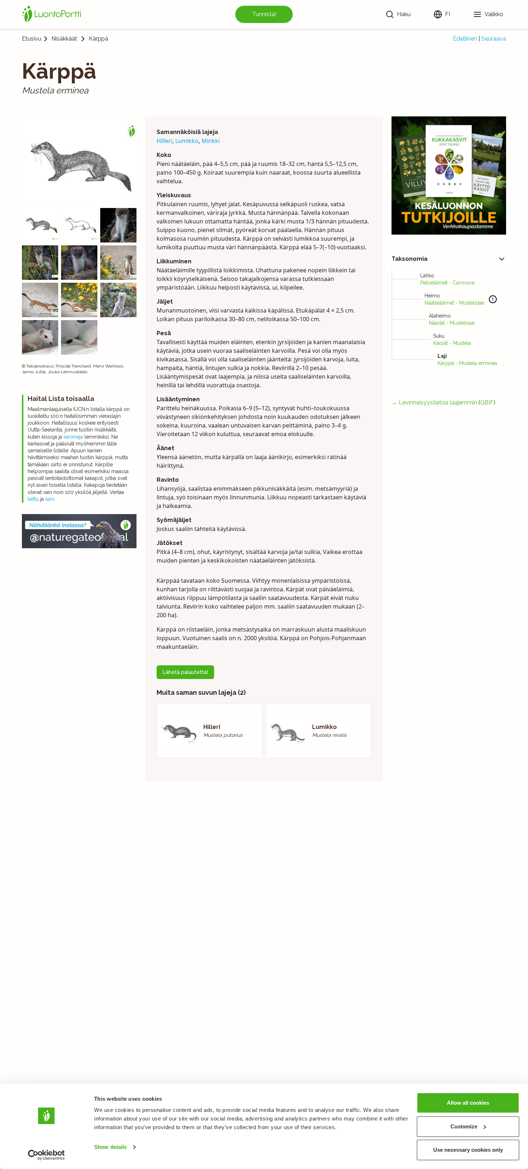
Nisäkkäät (64, 39)
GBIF (487, 402)
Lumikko (187, 141)
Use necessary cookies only (468, 1150)
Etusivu (31, 38)
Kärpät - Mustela (452, 343)
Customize (463, 1126)
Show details (110, 1147)
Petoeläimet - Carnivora (447, 283)
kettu (33, 499)
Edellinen (465, 38)
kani (49, 499)
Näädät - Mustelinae (451, 323)
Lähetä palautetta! (185, 672)
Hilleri (164, 141)
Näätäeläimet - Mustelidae (454, 303)
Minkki (211, 141)
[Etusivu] (53, 14)
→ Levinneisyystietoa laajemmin (434, 402)
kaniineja (73, 437)
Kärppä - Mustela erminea (467, 363)
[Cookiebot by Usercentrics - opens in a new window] (46, 1155)
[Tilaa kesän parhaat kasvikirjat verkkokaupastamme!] (449, 175)
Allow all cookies (468, 1103)
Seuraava (493, 38)
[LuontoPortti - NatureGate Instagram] (79, 531)
